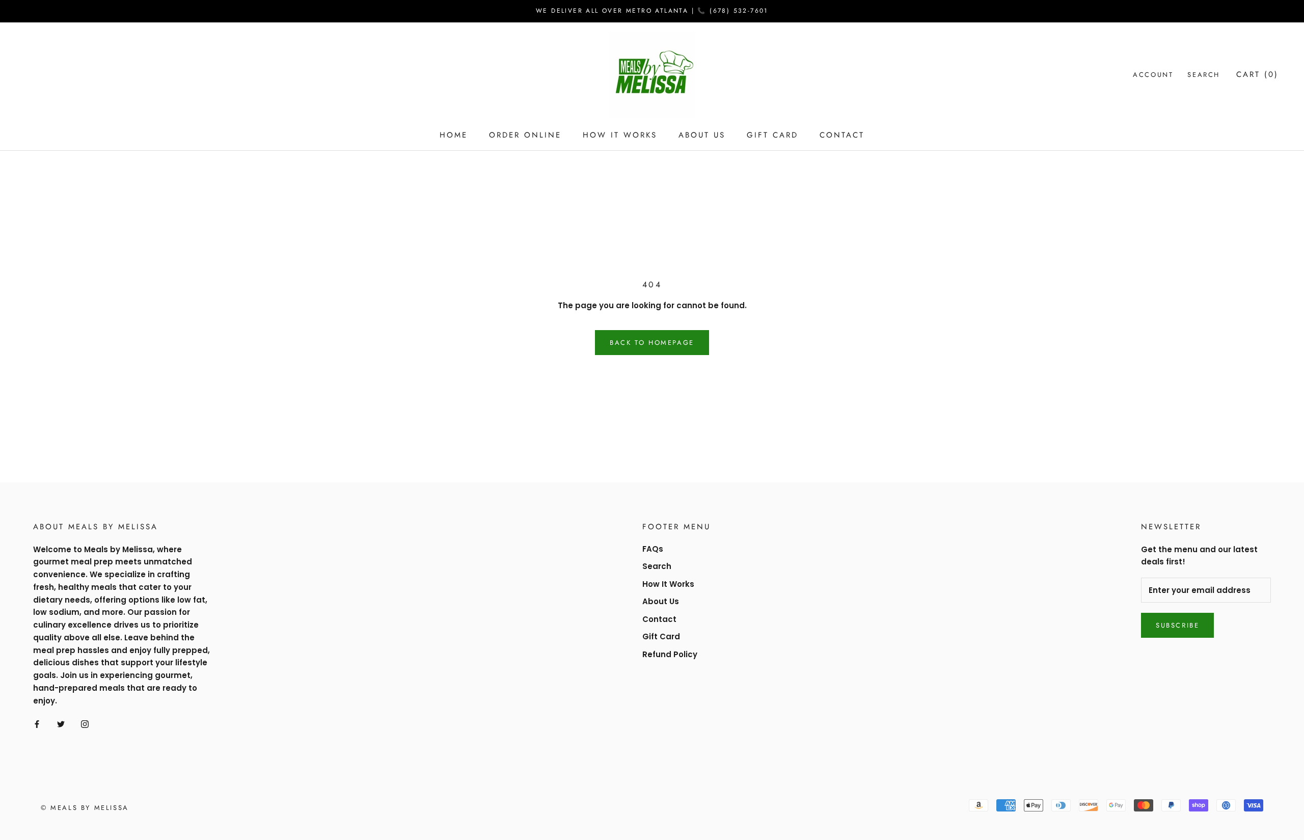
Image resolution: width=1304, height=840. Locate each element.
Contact (842, 135)
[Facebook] (37, 723)
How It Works (620, 135)
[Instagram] (85, 723)
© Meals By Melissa (85, 807)
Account (1153, 74)
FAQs (652, 549)
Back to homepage (652, 342)
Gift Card (772, 135)
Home (454, 135)
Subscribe (1177, 625)
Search (1203, 74)
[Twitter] (61, 723)
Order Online (525, 135)
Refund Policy (669, 654)
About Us (701, 135)
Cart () (1257, 74)
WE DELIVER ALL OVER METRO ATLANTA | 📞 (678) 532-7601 (652, 10)
